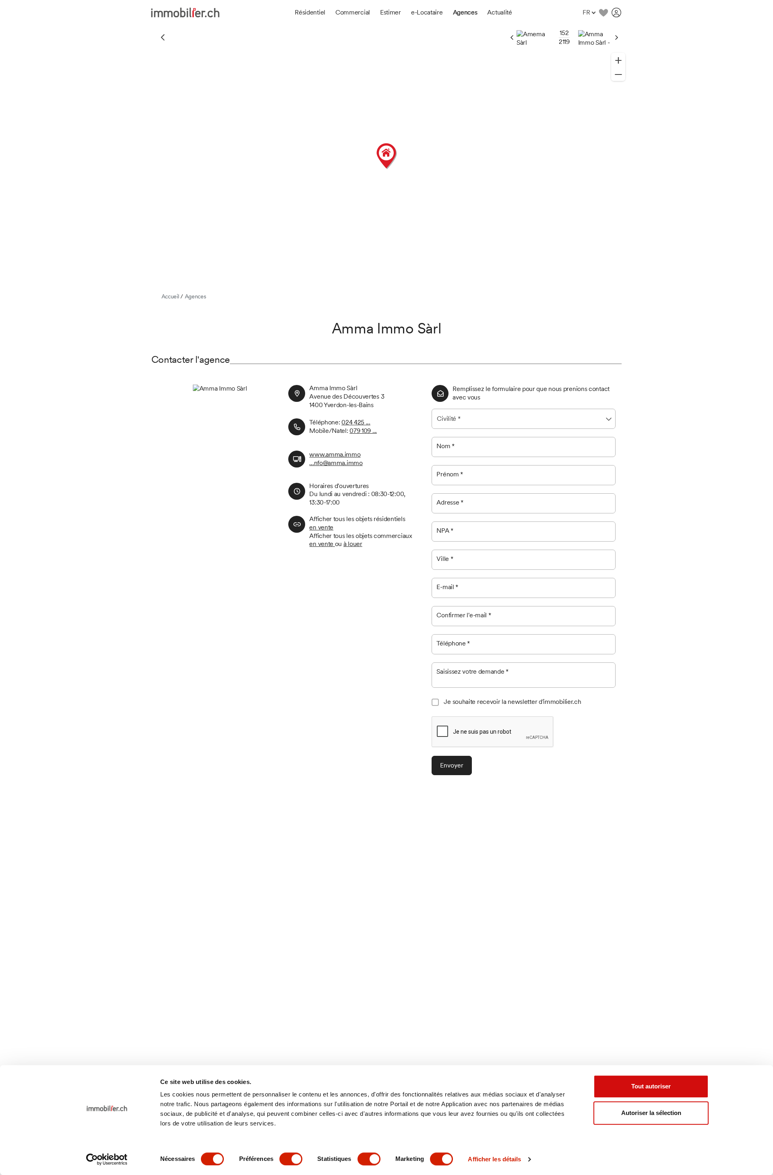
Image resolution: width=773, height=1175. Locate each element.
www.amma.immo (334, 454)
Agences (195, 296)
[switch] (290, 1158)
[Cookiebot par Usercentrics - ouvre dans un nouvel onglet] (107, 1159)
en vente (321, 527)
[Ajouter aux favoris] (603, 12)
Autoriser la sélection (651, 1112)
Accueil (170, 296)
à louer (352, 544)
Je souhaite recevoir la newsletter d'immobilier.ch (512, 701)
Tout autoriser (651, 1086)
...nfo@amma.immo (335, 463)
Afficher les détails (494, 1159)
